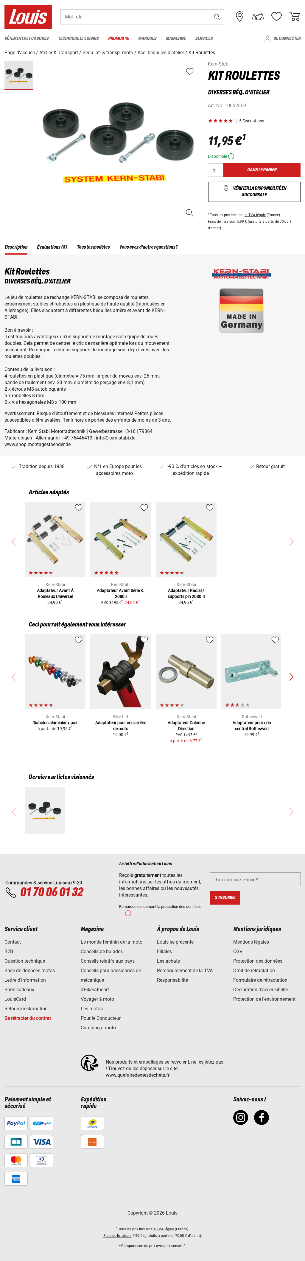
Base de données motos (29, 970)
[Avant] (291, 677)
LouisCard (15, 999)
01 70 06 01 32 (51, 892)
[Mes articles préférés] (276, 16)
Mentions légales (251, 942)
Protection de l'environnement (264, 999)
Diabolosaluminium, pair (55, 722)
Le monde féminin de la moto (111, 942)
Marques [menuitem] (147, 38)
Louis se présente (175, 942)
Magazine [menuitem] (176, 38)
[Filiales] (240, 16)
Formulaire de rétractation (260, 980)
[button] (217, 16)
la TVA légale (255, 215)
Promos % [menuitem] (118, 38)
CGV (237, 951)
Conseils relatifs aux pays (108, 961)
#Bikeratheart (95, 989)
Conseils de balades (102, 951)
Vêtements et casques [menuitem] (26, 38)
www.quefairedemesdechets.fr (137, 1075)
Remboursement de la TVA (185, 970)
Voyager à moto (97, 999)
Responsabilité (172, 980)
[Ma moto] (258, 16)
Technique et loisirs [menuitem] (78, 38)
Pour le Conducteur (101, 1018)
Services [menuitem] (204, 38)
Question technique (24, 961)
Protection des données (257, 961)
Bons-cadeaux (19, 989)
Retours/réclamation (26, 1008)
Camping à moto (98, 1028)
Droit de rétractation (254, 970)
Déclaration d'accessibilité (260, 989)
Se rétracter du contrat (27, 1018)
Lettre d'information (25, 980)
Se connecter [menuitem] (287, 38)
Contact (12, 942)
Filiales (164, 951)
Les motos (92, 1008)
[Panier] (295, 16)
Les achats (168, 961)
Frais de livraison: (222, 221)
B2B (8, 951)
